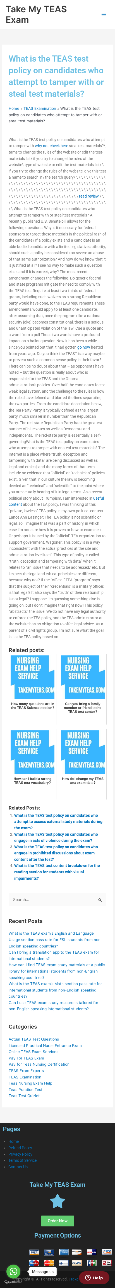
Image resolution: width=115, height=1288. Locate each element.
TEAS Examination (39, 108)
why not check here (51, 146)
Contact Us (18, 1167)
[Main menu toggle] (104, 14)
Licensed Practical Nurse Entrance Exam (45, 1045)
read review (89, 196)
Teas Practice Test (25, 1089)
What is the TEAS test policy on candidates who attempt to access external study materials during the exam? (58, 821)
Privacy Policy (20, 1154)
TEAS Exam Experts (26, 1070)
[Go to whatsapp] (13, 1272)
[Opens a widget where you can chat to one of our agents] (94, 1278)
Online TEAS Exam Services (33, 1051)
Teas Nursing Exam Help (30, 1083)
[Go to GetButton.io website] (13, 1282)
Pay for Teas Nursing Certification (39, 1064)
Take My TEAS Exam (36, 14)
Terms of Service (22, 1160)
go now (83, 347)
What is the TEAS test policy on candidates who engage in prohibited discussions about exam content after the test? (56, 853)
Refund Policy (20, 1148)
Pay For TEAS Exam (26, 1058)
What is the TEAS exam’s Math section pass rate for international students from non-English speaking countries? (55, 989)
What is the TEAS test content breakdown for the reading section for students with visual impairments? (57, 871)
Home (14, 108)
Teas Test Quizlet (24, 1095)
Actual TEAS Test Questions (34, 1039)
